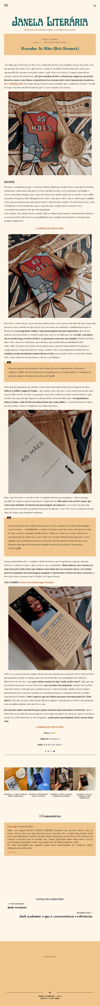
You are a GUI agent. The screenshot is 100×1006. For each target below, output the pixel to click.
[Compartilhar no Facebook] (46, 751)
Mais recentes (17, 907)
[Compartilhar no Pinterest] (52, 751)
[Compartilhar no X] (49, 751)
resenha (54, 39)
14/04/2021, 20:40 (25, 826)
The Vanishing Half (13, 83)
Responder (12, 852)
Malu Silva (61, 42)
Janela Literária (46, 996)
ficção (45, 39)
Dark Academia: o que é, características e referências (56, 916)
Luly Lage (12, 826)
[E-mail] (54, 751)
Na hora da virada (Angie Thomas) (37, 582)
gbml (57, 998)
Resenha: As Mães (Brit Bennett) (50, 48)
